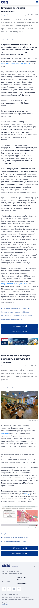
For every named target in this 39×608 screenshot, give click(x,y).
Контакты (5, 578)
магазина (5, 433)
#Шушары (25, 312)
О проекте (6, 582)
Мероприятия (22, 583)
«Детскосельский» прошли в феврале (15, 63)
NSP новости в (18, 326)
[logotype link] (6, 2)
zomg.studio (5, 605)
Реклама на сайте (21, 578)
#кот (29, 308)
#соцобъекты (5, 534)
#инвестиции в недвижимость (11, 319)
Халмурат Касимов (6, 15)
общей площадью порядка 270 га (14, 284)
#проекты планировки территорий (13, 308)
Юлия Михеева (5, 366)
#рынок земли (6, 316)
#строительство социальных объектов (14, 538)
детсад (26, 494)
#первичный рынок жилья (23, 316)
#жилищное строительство (10, 312)
